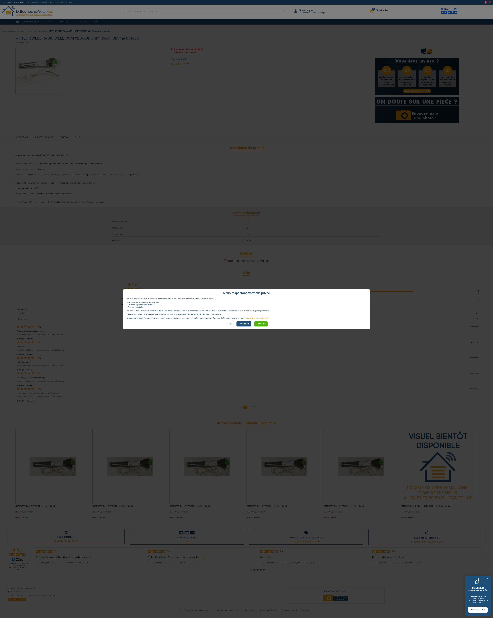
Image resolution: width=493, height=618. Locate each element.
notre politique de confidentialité (257, 318)
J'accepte (261, 324)
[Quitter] (487, 579)
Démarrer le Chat (478, 610)
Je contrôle (243, 324)
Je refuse (229, 324)
